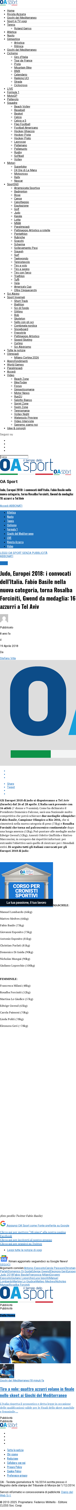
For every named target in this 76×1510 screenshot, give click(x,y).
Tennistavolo (22, 262)
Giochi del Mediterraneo (22, 17)
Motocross (21, 173)
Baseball (19, 110)
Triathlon (19, 276)
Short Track (21, 301)
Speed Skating (23, 339)
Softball (19, 156)
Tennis (11, 24)
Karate (18, 216)
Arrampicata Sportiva (27, 188)
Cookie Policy (14, 1471)
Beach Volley (22, 106)
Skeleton (19, 318)
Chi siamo (12, 1454)
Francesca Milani (39, 1274)
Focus (18, 386)
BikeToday (20, 382)
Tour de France (23, 60)
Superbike (20, 166)
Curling (18, 343)
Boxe (17, 195)
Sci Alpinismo (22, 347)
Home (10, 10)
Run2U (18, 396)
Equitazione (21, 205)
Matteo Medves (45, 1281)
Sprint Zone (21, 403)
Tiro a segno (22, 269)
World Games (15, 364)
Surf (16, 255)
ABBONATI (15, 506)
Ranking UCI (21, 78)
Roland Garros (22, 28)
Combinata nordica (25, 325)
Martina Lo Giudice (24, 1281)
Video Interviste (24, 421)
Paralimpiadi (22, 226)
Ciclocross (20, 85)
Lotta (17, 219)
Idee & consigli (16, 428)
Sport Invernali (16, 297)
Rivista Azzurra (16, 14)
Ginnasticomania (24, 389)
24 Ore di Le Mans (25, 170)
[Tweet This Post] (41, 774)
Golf (16, 209)
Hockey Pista (22, 134)
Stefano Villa (8, 658)
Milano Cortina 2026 (26, 357)
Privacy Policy (14, 1467)
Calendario (20, 74)
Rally (17, 177)
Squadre (12, 103)
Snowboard (21, 329)
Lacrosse (20, 141)
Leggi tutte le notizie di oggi (24, 1250)
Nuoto (10, 35)
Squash (18, 251)
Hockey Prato (22, 138)
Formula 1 (13, 92)
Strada (18, 81)
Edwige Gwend (40, 1271)
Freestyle (20, 332)
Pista (17, 64)
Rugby (18, 152)
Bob (16, 315)
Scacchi (19, 241)
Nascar (18, 180)
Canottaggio (21, 202)
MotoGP (12, 95)
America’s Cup (22, 286)
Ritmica (18, 46)
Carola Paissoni (55, 1268)
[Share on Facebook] (41, 771)
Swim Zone (21, 407)
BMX (17, 71)
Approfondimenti (17, 361)
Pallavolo (13, 99)
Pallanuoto (20, 149)
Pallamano (20, 145)
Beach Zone (21, 379)
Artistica (19, 42)
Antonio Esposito (34, 1268)
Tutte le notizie (16, 350)
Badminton (20, 191)
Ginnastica (13, 39)
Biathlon (19, 304)
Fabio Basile (21, 1274)
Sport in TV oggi (17, 21)
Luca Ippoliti (41, 1278)
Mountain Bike (23, 67)
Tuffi (16, 279)
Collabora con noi (16, 1463)
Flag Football (22, 124)
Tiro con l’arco (22, 272)
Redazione (12, 1458)
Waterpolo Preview (26, 417)
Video (10, 375)
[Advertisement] (38, 1080)
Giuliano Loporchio (22, 1278)
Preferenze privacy (17, 1475)
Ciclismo (12, 53)
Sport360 (13, 184)
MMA (17, 223)
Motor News (22, 393)
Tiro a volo (20, 265)
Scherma (19, 244)
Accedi (11, 371)
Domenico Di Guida (19, 1271)
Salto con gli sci (24, 322)
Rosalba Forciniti (19, 1284)
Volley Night (21, 414)
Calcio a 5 (20, 120)
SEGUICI (5, 1264)
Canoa (18, 198)
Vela (17, 283)
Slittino (18, 311)
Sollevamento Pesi (26, 248)
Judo (17, 212)
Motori (11, 163)
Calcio (18, 117)
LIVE (10, 88)
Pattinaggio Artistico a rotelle (32, 230)
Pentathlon (20, 234)
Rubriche (19, 237)
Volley (18, 159)
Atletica (11, 32)
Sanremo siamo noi (26, 424)
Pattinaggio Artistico (26, 336)
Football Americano (26, 127)
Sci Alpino (13, 293)
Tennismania (22, 410)
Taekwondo (21, 258)
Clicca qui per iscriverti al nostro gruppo (26, 1240)
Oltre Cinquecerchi (25, 290)
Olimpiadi (13, 354)
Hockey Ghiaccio (24, 131)
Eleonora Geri (58, 1271)
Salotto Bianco (23, 400)
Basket (18, 113)
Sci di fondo (21, 308)
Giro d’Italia (21, 57)
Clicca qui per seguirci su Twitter (21, 1244)
